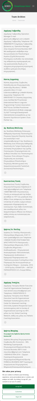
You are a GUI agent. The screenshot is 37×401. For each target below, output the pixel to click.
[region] (18, 384)
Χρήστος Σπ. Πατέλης (12, 229)
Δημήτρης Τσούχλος (11, 282)
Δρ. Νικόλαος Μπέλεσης (13, 128)
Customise (18, 392)
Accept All (19, 386)
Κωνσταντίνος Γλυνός (12, 181)
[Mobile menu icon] (33, 6)
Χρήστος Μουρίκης (11, 330)
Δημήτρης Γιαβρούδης (12, 30)
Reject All (18, 397)
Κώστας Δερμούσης (11, 79)
